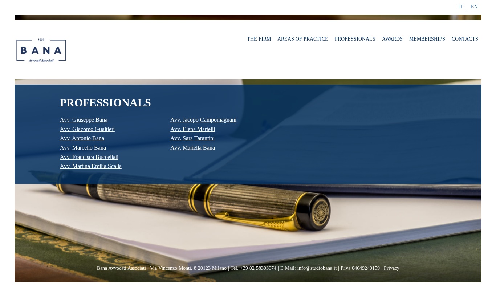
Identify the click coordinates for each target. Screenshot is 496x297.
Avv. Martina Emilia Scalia (91, 166)
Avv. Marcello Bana (83, 148)
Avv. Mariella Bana (192, 148)
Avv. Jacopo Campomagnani (203, 120)
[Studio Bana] (42, 50)
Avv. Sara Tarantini (192, 138)
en (474, 6)
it (460, 6)
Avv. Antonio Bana (82, 138)
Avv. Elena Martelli (192, 129)
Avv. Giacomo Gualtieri (87, 129)
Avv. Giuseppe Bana (83, 120)
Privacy (391, 268)
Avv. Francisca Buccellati (89, 157)
